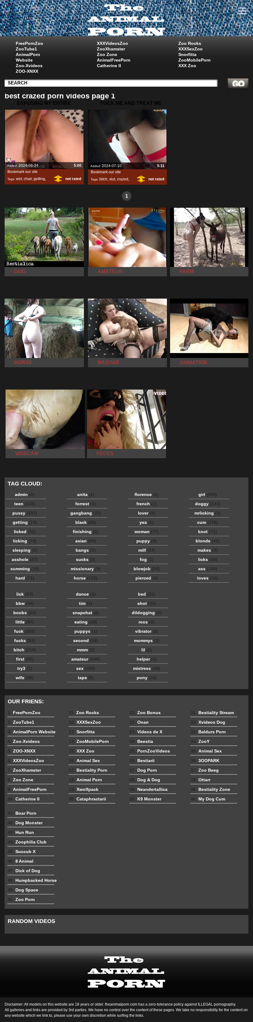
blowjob (147, 568)
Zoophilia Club (27, 841)
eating (85, 621)
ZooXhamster (111, 48)
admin (25, 494)
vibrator (146, 631)
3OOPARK (205, 760)
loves (207, 578)
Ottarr (200, 779)
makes (207, 550)
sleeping (24, 550)
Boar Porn (22, 813)
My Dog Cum (208, 798)
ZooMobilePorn (194, 60)
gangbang (85, 513)
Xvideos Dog (208, 722)
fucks (24, 640)
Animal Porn (85, 779)
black (85, 522)
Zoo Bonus (145, 712)
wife (25, 677)
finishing (85, 531)
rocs (147, 621)
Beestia (141, 741)
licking (24, 540)
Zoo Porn (21, 899)
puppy (146, 540)
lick (24, 594)
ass (207, 568)
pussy (24, 513)
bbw (25, 603)
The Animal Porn (126, 19)
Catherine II (109, 65)
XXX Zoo (187, 65)
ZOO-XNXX (27, 71)
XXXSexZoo (190, 48)
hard (24, 578)
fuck (24, 631)
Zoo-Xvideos (29, 65)
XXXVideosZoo (112, 43)
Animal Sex (84, 760)
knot (207, 531)
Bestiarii (142, 760)
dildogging (147, 612)
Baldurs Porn (208, 731)
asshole (25, 559)
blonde (208, 540)
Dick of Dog (24, 870)
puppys (85, 631)
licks (207, 559)
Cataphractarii (87, 798)
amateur (85, 659)
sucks (85, 559)
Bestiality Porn (88, 770)
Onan (139, 722)
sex (85, 668)
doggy (207, 503)
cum (207, 522)
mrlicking (207, 513)
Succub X (21, 851)
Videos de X (146, 731)
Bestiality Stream (212, 712)
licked (25, 531)
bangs (86, 550)
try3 (24, 668)
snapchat (86, 612)
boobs (24, 612)
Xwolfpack (83, 789)
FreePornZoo (29, 43)
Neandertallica (149, 789)
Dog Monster (25, 822)
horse (85, 578)
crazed (122, 179)
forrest (85, 503)
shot (146, 603)
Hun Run (21, 832)
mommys (147, 640)
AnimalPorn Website (28, 57)
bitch (103, 179)
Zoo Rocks (189, 43)
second (85, 640)
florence (147, 494)
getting (39, 179)
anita (85, 494)
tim (85, 603)
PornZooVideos (150, 750)
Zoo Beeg (205, 770)
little (24, 621)
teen (24, 503)
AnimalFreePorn (113, 60)
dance (86, 594)
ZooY (200, 741)
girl (207, 494)
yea (146, 522)
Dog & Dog (145, 779)
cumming (24, 568)
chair (28, 179)
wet (19, 179)
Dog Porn (143, 770)
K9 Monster (145, 798)
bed (146, 594)
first (25, 659)
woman (147, 531)
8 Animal (20, 861)
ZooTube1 (26, 48)
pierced (146, 578)
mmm (86, 649)
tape (86, 677)
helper (147, 659)
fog (147, 559)
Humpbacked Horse (32, 880)
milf (146, 550)
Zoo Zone (107, 54)
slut (112, 179)
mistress (146, 668)
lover (146, 513)
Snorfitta (187, 54)
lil (146, 649)
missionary (86, 568)
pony (147, 677)
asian (85, 540)
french (146, 503)
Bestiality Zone (210, 789)
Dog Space (23, 889)
